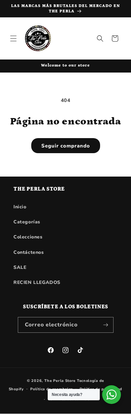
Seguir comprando (65, 145)
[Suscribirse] (105, 325)
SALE (19, 267)
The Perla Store (60, 380)
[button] (13, 38)
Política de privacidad (101, 389)
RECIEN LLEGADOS (36, 282)
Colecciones (28, 237)
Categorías (26, 222)
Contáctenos (28, 252)
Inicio (20, 207)
